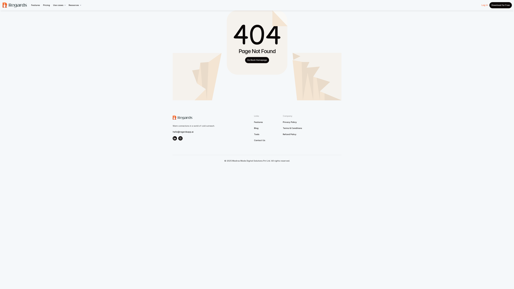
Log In (484, 5)
